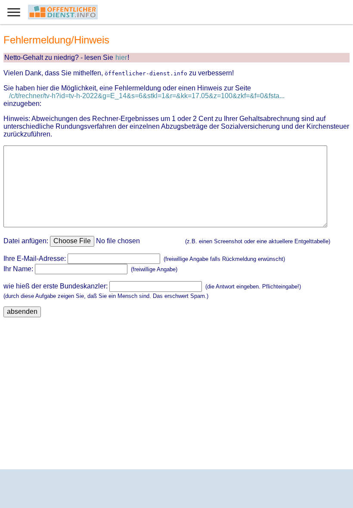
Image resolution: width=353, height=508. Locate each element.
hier (121, 57)
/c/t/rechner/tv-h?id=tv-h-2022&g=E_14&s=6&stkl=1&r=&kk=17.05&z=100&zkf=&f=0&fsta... (147, 95)
